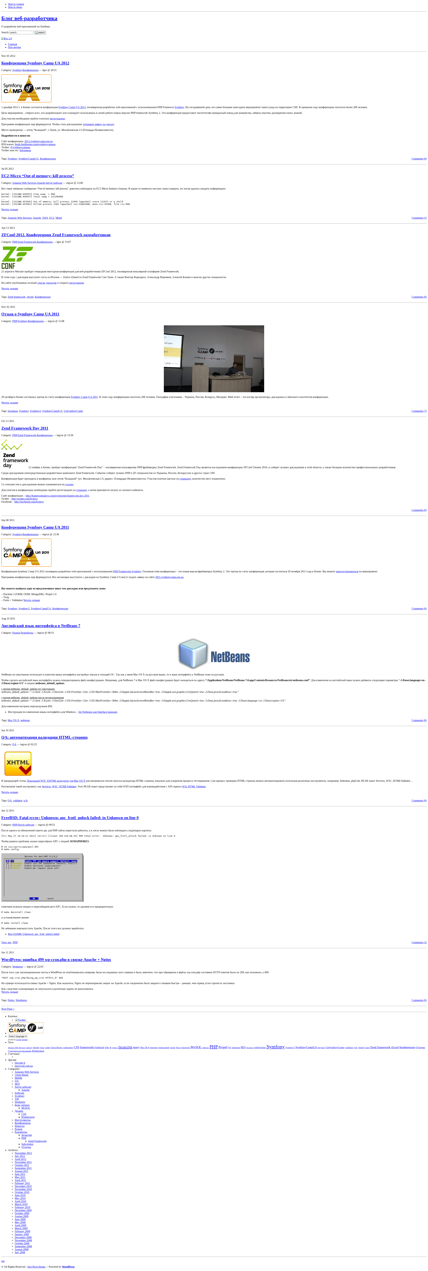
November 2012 (23, 1153)
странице (185, 478)
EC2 (51, 217)
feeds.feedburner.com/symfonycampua (35, 144)
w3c (25, 800)
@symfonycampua (20, 147)
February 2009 (22, 1231)
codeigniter (68, 1047)
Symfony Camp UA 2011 (84, 397)
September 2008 (23, 1246)
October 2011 (22, 1165)
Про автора (14, 47)
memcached (164, 1047)
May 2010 (20, 1198)
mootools (185, 1047)
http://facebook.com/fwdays (29, 501)
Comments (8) (419, 720)
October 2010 (22, 1192)
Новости (20, 1126)
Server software (54, 182)
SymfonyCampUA (29, 158)
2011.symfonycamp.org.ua (169, 577)
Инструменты (23, 1120)
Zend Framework (27, 241)
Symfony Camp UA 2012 (72, 107)
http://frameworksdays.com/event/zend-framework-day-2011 (57, 495)
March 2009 (21, 1228)
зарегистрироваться (347, 571)
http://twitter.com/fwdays (25, 498)
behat (42, 1048)
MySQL (196, 1047)
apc (9, 942)
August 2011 (21, 1171)
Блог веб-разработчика (29, 18)
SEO (243, 1047)
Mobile (18, 1077)
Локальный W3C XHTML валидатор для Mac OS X (56, 780)
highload (99, 1047)
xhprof (361, 1047)
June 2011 (20, 1174)
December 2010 (23, 1186)
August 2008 (21, 1249)
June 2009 (20, 1219)
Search (5, 32)
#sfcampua (25, 150)
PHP (14, 241)
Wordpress (21, 1000)
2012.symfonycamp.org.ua (38, 141)
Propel (223, 1047)
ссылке (69, 484)
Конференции (30, 70)
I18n (107, 1047)
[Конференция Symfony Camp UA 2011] (26, 565)
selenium (236, 1047)
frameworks (87, 1047)
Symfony (17, 70)
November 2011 (23, 1162)
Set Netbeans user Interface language (97, 712)
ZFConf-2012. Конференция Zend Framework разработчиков (56, 235)
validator (17, 800)
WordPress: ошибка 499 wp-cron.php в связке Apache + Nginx (56, 959)
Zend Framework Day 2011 (24, 428)
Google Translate (22, 1040)
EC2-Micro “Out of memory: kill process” (37, 176)
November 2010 (23, 1189)
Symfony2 (35, 411)
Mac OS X (13, 720)
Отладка (420, 1047)
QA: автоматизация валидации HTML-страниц (44, 737)
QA (14, 744)
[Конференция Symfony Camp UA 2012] (26, 101)
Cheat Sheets (56, 1047)
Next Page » (7, 1008)
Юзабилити (38, 1051)
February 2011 (22, 1183)
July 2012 (20, 1156)
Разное (16, 632)
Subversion (27, 1144)
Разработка (27, 632)
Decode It (20, 1062)
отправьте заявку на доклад (98, 124)
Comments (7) (419, 411)
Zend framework (16, 296)
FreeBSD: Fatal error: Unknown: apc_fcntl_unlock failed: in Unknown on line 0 (70, 817)
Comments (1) (419, 217)
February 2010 (22, 1207)
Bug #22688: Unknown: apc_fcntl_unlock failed (33, 934)
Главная (12, 44)
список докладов (47, 282)
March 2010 (21, 1204)
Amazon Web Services (24, 182)
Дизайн (19, 1111)
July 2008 (20, 1252)
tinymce (321, 1047)
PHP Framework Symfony (127, 571)
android (29, 1048)
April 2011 (20, 1180)
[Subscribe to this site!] (6, 38)
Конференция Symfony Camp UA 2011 (35, 527)
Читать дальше (9, 209)
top (3, 1261)
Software (19, 1093)
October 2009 (22, 1213)
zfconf (30, 296)
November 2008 (23, 1240)
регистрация (76, 282)
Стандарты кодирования (19, 1051)
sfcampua (13, 411)
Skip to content (16, 4)
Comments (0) (419, 158)
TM (17, 1099)
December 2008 (23, 1237)
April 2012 (20, 1159)
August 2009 (21, 1216)
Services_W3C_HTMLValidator (59, 786)
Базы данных (22, 1105)
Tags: (4, 942)
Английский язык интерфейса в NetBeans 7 (40, 625)
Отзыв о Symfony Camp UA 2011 (30, 314)
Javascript (125, 1047)
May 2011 (20, 1177)
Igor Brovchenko (36, 1266)
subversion (260, 1047)
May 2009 (20, 1222)
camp (47, 1047)
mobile (172, 1048)
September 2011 (23, 1168)
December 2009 (23, 1210)
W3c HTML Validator (193, 786)
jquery (136, 1047)
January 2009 (22, 1234)
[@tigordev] (20, 1020)
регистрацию (57, 118)
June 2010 (20, 1195)
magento (154, 1047)
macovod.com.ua (24, 1065)
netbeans (25, 720)
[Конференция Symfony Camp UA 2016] (25, 1033)
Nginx (11, 1000)
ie (111, 1047)
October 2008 (22, 1243)
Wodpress (17, 966)
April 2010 (20, 1201)
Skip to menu (15, 7)
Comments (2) (419, 942)
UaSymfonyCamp (73, 411)
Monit (59, 217)
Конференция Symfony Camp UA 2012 (35, 63)
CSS (76, 1047)
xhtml (367, 1048)
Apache (41, 182)
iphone (115, 1048)
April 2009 (20, 1225)
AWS (45, 217)
